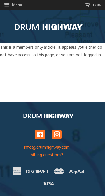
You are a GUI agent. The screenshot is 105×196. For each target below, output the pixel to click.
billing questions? (47, 154)
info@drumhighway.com (47, 147)
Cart (96, 5)
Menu (16, 4)
